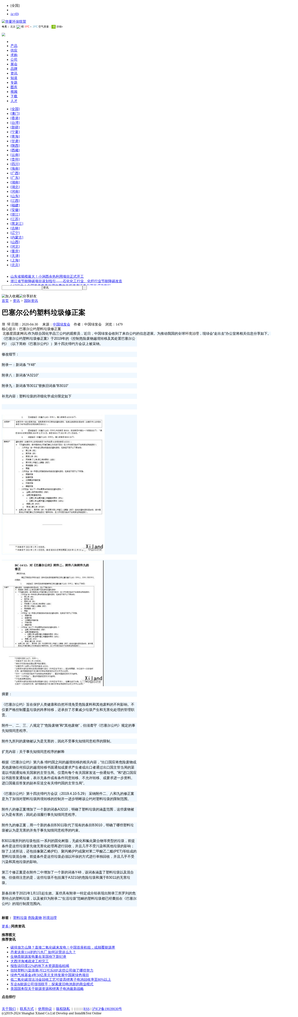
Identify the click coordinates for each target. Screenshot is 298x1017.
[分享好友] (28, 296)
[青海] (15, 136)
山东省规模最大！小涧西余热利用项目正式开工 (47, 276)
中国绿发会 (61, 324)
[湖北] (15, 187)
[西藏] (15, 150)
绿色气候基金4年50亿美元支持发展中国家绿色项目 (49, 975)
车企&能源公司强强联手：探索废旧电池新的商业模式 (51, 984)
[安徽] (15, 210)
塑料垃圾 (20, 918)
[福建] (15, 205)
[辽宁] (15, 233)
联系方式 (27, 1009)
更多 (6, 926)
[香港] (15, 118)
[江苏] (15, 219)
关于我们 (9, 1009)
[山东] (15, 196)
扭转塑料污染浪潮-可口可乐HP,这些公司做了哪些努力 (51, 970)
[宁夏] (15, 132)
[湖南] (15, 182)
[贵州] (15, 159)
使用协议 (45, 1009)
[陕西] (15, 145)
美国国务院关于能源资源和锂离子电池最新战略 (47, 989)
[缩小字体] (8, 324)
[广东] (15, 178)
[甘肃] (15, 141)
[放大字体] (3, 324)
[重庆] (15, 251)
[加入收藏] (10, 296)
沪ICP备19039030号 (107, 1009)
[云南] (15, 155)
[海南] (15, 168)
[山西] (15, 242)
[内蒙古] (16, 237)
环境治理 (50, 918)
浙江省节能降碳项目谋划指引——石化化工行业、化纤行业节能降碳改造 (66, 281)
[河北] (15, 246)
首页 (5, 301)
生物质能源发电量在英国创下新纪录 (38, 956)
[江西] (15, 201)
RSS (86, 1009)
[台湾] (15, 123)
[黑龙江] (16, 223)
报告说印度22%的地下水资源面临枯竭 (39, 966)
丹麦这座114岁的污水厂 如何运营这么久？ (43, 952)
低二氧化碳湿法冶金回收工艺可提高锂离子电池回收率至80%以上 (60, 979)
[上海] (15, 260)
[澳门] (15, 113)
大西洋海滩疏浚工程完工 (29, 961)
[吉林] (15, 228)
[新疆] (15, 127)
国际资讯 (31, 301)
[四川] (15, 164)
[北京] (15, 265)
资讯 (16, 301)
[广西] (15, 173)
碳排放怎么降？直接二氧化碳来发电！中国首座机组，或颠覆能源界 (62, 947)
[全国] (15, 109)
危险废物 (35, 918)
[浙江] (15, 214)
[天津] (15, 256)
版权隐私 (63, 1009)
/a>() (14, 14)
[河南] (15, 191)
